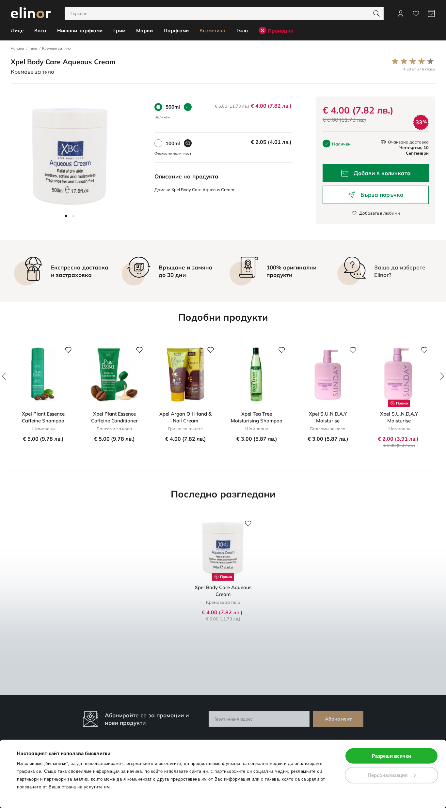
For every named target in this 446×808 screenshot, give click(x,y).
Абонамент (338, 719)
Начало (17, 48)
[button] (66, 216)
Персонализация (388, 775)
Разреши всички (391, 756)
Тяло (33, 48)
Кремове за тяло (56, 48)
